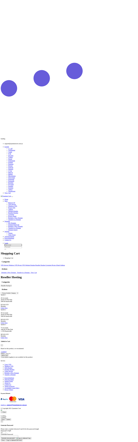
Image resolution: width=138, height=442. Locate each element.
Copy (29, 438)
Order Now (4, 308)
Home (6, 199)
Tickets (10, 233)
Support (7, 231)
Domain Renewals (13, 225)
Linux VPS (8, 364)
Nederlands (11, 161)
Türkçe (10, 189)
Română (10, 183)
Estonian (10, 164)
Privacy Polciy (9, 390)
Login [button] (6, 243)
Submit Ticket (9, 381)
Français (10, 167)
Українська (11, 191)
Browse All (11, 203)
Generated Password (7, 434)
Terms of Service (10, 386)
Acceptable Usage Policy (12, 388)
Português (11, 179)
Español (10, 186)
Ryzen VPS (11, 208)
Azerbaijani (11, 150)
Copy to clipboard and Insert (14, 440)
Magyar (10, 172)
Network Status (9, 379)
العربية (10, 148)
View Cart (33, 272)
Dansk (10, 159)
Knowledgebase (9, 238)
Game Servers (9, 371)
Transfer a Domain (10, 374)
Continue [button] (4, 352)
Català (10, 152)
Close (3, 419)
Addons (10, 209)
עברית (10, 171)
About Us (7, 383)
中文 (9, 154)
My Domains (12, 223)
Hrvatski (10, 155)
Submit (8, 419)
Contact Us (8, 240)
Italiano (10, 174)
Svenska (10, 188)
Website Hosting (13, 211)
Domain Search (12, 230)
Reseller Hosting (13, 213)
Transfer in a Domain (14, 219)
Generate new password (8, 438)
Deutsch (10, 169)
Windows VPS (12, 206)
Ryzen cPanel (12, 216)
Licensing (11, 214)
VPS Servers (12, 204)
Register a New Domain (15, 218)
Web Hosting (8, 368)
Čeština (10, 157)
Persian (10, 166)
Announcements (9, 236)
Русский (11, 184)
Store (6, 201)
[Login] (5, 249)
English (10, 162)
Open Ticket (12, 235)
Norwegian (11, 177)
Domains (7, 221)
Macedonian (12, 176)
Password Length (6, 430)
